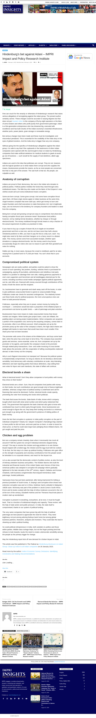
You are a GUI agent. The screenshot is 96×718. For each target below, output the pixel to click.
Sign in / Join (65, 2)
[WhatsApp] (13, 67)
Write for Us (92, 2)
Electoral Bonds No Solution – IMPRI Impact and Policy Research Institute (50, 603)
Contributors (84, 2)
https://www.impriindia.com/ (19, 616)
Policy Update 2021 (64, 681)
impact (24, 586)
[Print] (26, 67)
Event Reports (19, 45)
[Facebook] (1, 2)
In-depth (42, 45)
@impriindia (59, 661)
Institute (33, 586)
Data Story (53, 45)
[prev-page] (60, 631)
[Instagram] (4, 2)
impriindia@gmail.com (15, 695)
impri (28, 586)
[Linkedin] (7, 2)
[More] (54, 592)
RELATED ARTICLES (9, 630)
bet (12, 586)
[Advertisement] (48, 29)
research (44, 586)
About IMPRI (73, 2)
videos (61, 678)
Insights (6, 45)
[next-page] (62, 631)
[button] (93, 45)
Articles (31, 45)
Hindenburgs (18, 586)
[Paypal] (10, 2)
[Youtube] (18, 2)
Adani (8, 586)
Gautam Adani (17, 121)
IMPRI (5, 62)
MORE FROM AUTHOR (22, 630)
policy (38, 586)
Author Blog (62, 683)
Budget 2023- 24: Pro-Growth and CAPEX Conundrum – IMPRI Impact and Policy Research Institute (16, 603)
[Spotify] (13, 2)
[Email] (21, 67)
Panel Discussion (68, 45)
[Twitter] (16, 2)
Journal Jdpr (62, 686)
